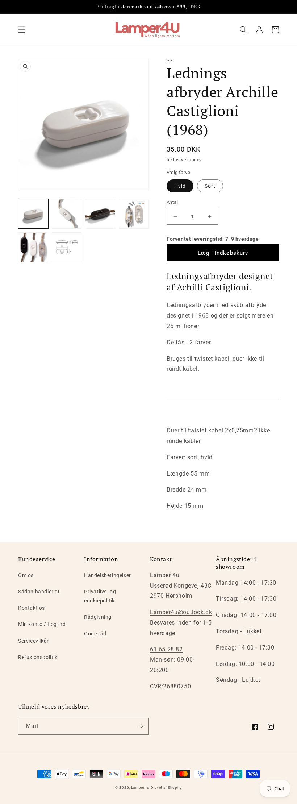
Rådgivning (98, 617)
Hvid (180, 186)
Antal (172, 202)
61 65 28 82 (166, 649)
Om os (26, 575)
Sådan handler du (39, 591)
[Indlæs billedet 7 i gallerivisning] (67, 247)
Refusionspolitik (38, 657)
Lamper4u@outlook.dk (181, 612)
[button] (22, 30)
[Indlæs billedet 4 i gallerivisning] (100, 214)
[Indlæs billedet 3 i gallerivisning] (67, 214)
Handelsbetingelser (107, 575)
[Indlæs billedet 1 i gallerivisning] (33, 214)
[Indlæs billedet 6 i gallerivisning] (33, 247)
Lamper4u (140, 788)
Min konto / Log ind (42, 624)
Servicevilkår (33, 641)
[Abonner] (140, 726)
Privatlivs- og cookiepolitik (100, 596)
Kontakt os (31, 608)
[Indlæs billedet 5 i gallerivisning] (134, 214)
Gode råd (95, 634)
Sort (210, 186)
